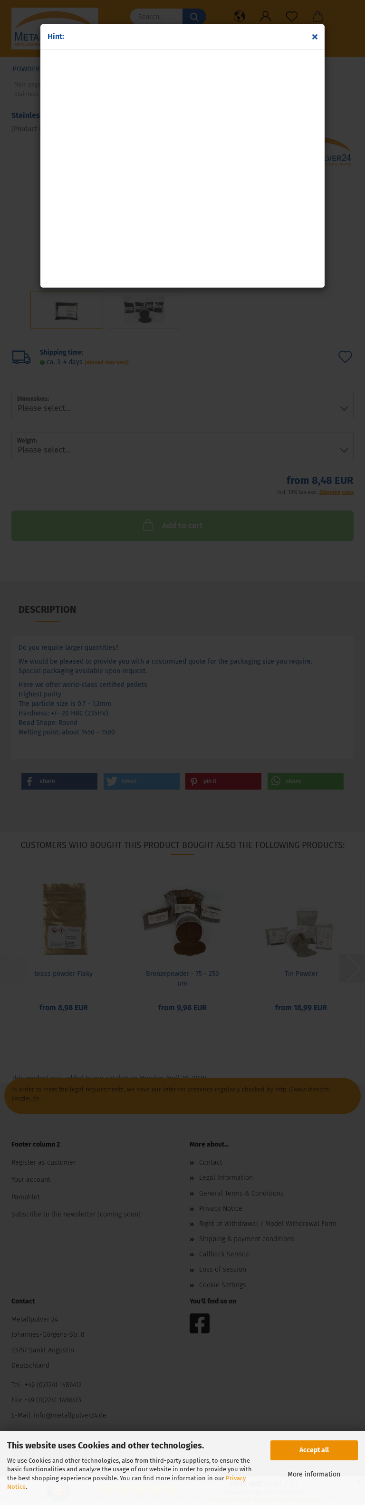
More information (314, 1474)
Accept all (314, 1450)
